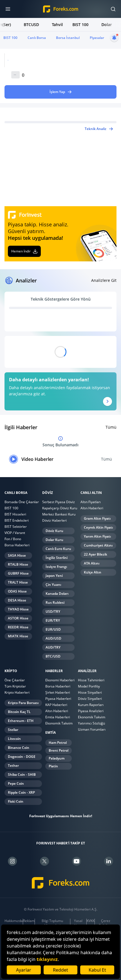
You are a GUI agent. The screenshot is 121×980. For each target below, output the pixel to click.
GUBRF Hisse (18, 573)
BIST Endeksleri (17, 520)
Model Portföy (89, 686)
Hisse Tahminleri (91, 680)
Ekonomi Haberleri (60, 680)
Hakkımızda (14, 921)
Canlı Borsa (37, 37)
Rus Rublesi (55, 602)
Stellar (13, 729)
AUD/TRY (53, 647)
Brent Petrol (58, 750)
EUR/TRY (53, 620)
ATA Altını (91, 563)
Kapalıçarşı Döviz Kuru (59, 508)
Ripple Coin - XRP (21, 792)
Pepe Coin (16, 783)
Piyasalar (97, 37)
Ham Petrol (58, 742)
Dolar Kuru (54, 539)
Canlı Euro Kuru (58, 548)
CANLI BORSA (16, 493)
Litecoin (14, 738)
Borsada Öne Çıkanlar (22, 502)
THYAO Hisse (18, 609)
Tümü (111, 427)
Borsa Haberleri (17, 545)
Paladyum (56, 758)
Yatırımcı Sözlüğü (91, 723)
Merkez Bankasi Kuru (58, 514)
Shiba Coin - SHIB (22, 774)
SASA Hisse (17, 555)
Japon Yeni (54, 575)
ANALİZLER (87, 671)
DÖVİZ (47, 493)
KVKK (91, 921)
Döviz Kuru (54, 530)
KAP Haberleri (56, 704)
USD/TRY (53, 611)
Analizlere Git (103, 280)
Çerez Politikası (106, 923)
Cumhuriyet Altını (98, 545)
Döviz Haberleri (54, 520)
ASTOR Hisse (18, 618)
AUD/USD (53, 638)
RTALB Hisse (18, 564)
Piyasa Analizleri (91, 711)
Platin (53, 766)
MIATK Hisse (18, 636)
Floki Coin (15, 801)
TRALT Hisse (18, 582)
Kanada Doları (57, 593)
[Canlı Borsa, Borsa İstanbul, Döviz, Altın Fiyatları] (60, 883)
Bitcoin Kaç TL (19, 711)
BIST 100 (10, 37)
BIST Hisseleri (15, 514)
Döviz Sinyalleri (90, 698)
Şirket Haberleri (57, 692)
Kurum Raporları (91, 704)
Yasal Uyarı (78, 923)
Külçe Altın (92, 572)
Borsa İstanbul (68, 37)
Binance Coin (18, 747)
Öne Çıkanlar (15, 680)
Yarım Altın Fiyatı (97, 536)
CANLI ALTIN (91, 493)
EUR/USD (53, 629)
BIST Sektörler (16, 526)
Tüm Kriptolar (15, 686)
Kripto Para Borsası (23, 702)
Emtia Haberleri (57, 717)
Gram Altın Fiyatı (97, 518)
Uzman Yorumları (92, 729)
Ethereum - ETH (20, 720)
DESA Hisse (17, 600)
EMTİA (50, 732)
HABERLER (54, 671)
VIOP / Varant (15, 532)
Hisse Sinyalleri (90, 692)
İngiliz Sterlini (57, 557)
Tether (13, 765)
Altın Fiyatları (90, 502)
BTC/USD (53, 656)
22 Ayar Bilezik (95, 554)
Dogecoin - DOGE (21, 756)
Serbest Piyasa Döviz (58, 502)
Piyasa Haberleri (58, 698)
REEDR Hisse (18, 627)
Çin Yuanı (53, 584)
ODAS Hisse (17, 591)
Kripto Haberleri (17, 692)
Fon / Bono (13, 539)
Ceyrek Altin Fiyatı (98, 527)
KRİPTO (11, 671)
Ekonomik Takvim (59, 723)
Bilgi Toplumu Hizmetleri (52, 923)
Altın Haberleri (91, 508)
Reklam (29, 921)
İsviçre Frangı (56, 566)
